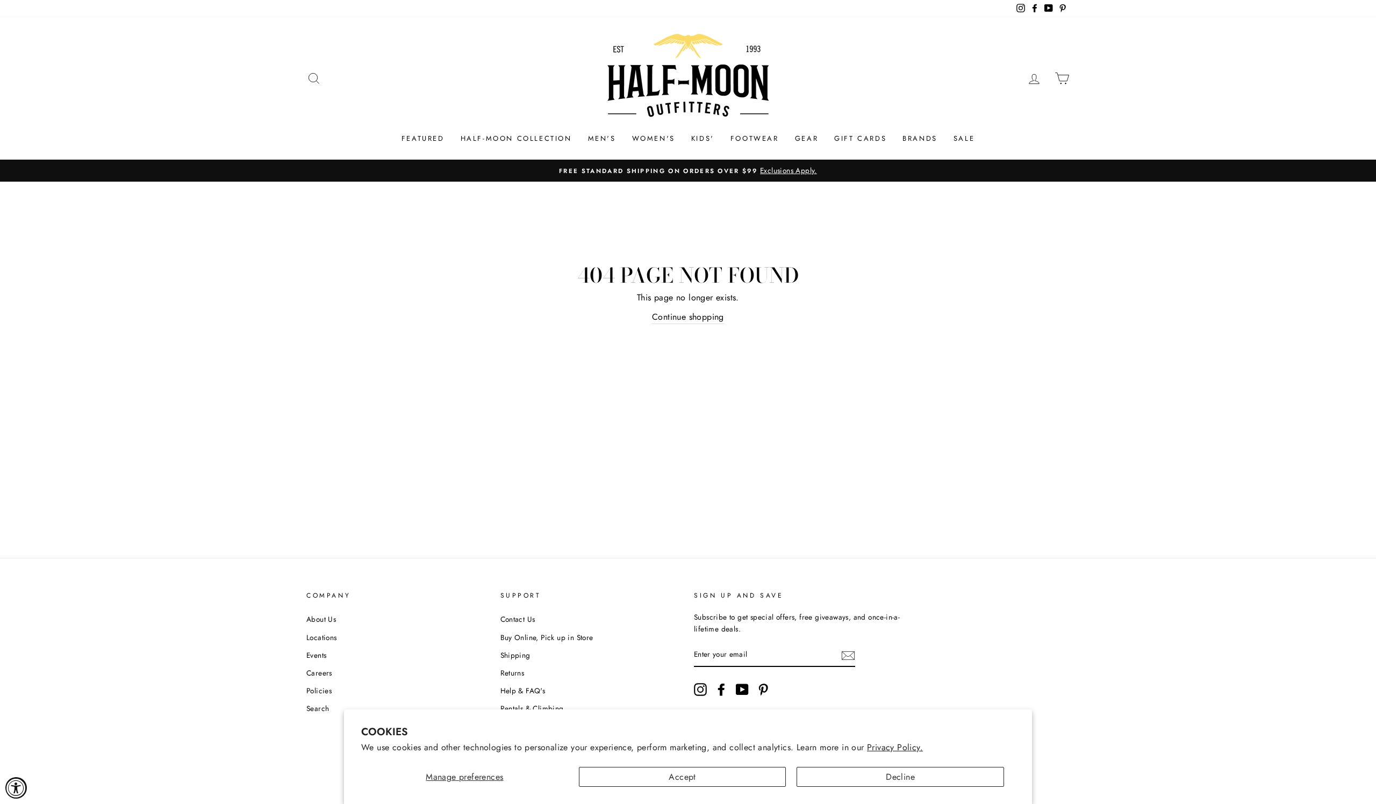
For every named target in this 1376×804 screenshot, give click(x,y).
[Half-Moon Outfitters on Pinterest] (763, 689)
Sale (964, 138)
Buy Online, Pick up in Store (546, 637)
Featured (423, 138)
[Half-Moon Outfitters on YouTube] (742, 689)
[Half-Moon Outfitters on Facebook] (721, 689)
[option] (688, 171)
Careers (319, 672)
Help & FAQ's (523, 690)
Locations (321, 637)
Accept (682, 777)
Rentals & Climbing (532, 708)
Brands (919, 138)
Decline (900, 777)
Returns (512, 672)
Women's (653, 138)
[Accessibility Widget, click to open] (16, 788)
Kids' (702, 138)
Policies (319, 690)
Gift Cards (860, 138)
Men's (602, 138)
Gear (806, 138)
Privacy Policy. (895, 747)
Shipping (515, 655)
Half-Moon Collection (516, 138)
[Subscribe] (848, 655)
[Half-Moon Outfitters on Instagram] (700, 689)
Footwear (754, 138)
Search (317, 708)
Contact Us (517, 619)
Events (316, 655)
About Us (321, 619)
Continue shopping (688, 317)
